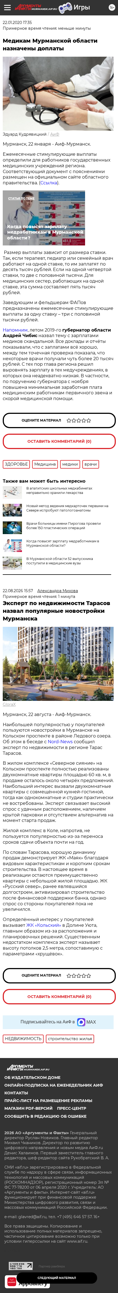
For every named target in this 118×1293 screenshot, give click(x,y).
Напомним (15, 330)
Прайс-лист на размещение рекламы (48, 1100)
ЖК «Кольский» (43, 925)
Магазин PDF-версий (28, 1108)
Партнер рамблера (52, 1266)
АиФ (54, 134)
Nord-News (60, 741)
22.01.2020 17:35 (17, 22)
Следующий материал (57, 1278)
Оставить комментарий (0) (59, 441)
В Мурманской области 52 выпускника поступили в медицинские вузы (59, 561)
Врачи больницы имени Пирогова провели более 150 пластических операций (63, 525)
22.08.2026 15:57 (18, 590)
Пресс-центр (71, 1108)
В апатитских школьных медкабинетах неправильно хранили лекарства (59, 490)
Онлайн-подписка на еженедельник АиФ (53, 1085)
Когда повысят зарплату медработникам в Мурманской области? (62, 543)
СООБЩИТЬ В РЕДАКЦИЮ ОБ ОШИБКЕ (45, 1116)
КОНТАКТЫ (16, 1092)
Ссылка (48, 182)
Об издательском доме (32, 1077)
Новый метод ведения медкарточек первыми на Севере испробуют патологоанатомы (67, 508)
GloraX (9, 704)
